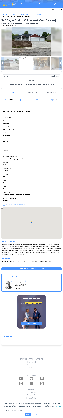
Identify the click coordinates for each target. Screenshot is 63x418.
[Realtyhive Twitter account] (31, 378)
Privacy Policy (31, 398)
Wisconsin (14, 14)
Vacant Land (31, 371)
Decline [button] (35, 414)
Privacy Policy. (58, 406)
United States (5, 14)
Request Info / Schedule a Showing (31, 269)
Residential (31, 362)
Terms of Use (31, 395)
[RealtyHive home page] (9, 4)
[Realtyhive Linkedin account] (21, 383)
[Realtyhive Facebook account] (21, 378)
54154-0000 (39, 14)
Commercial (31, 365)
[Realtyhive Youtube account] (42, 383)
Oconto (22, 14)
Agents (34, 4)
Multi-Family (31, 368)
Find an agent (43, 4)
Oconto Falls (29, 14)
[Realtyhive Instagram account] (42, 378)
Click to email (18, 288)
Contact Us (31, 392)
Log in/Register (55, 4)
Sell (27, 4)
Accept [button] (27, 414)
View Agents (31, 323)
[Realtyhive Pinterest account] (31, 383)
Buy (22, 4)
